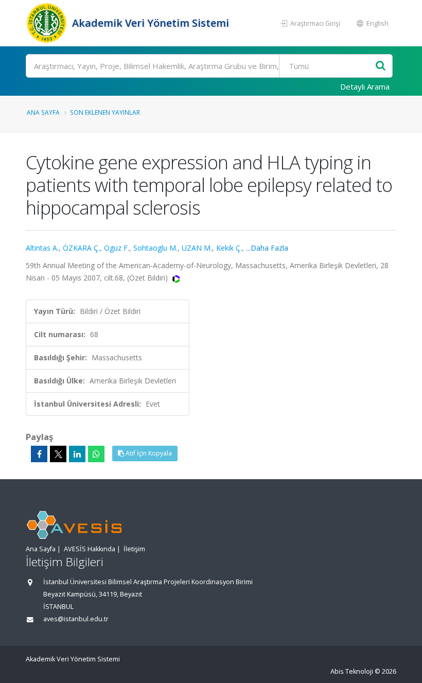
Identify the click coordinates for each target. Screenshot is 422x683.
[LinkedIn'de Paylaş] (77, 454)
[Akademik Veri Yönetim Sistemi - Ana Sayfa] (47, 23)
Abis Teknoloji (351, 671)
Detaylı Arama (365, 86)
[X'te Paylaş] (58, 454)
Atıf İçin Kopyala (148, 453)
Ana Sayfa (43, 112)
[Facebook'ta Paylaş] (39, 454)
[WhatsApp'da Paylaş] (96, 454)
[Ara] (380, 66)
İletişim (134, 549)
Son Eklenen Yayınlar (105, 112)
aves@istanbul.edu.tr (76, 619)
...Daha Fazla (267, 248)
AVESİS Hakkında (89, 549)
